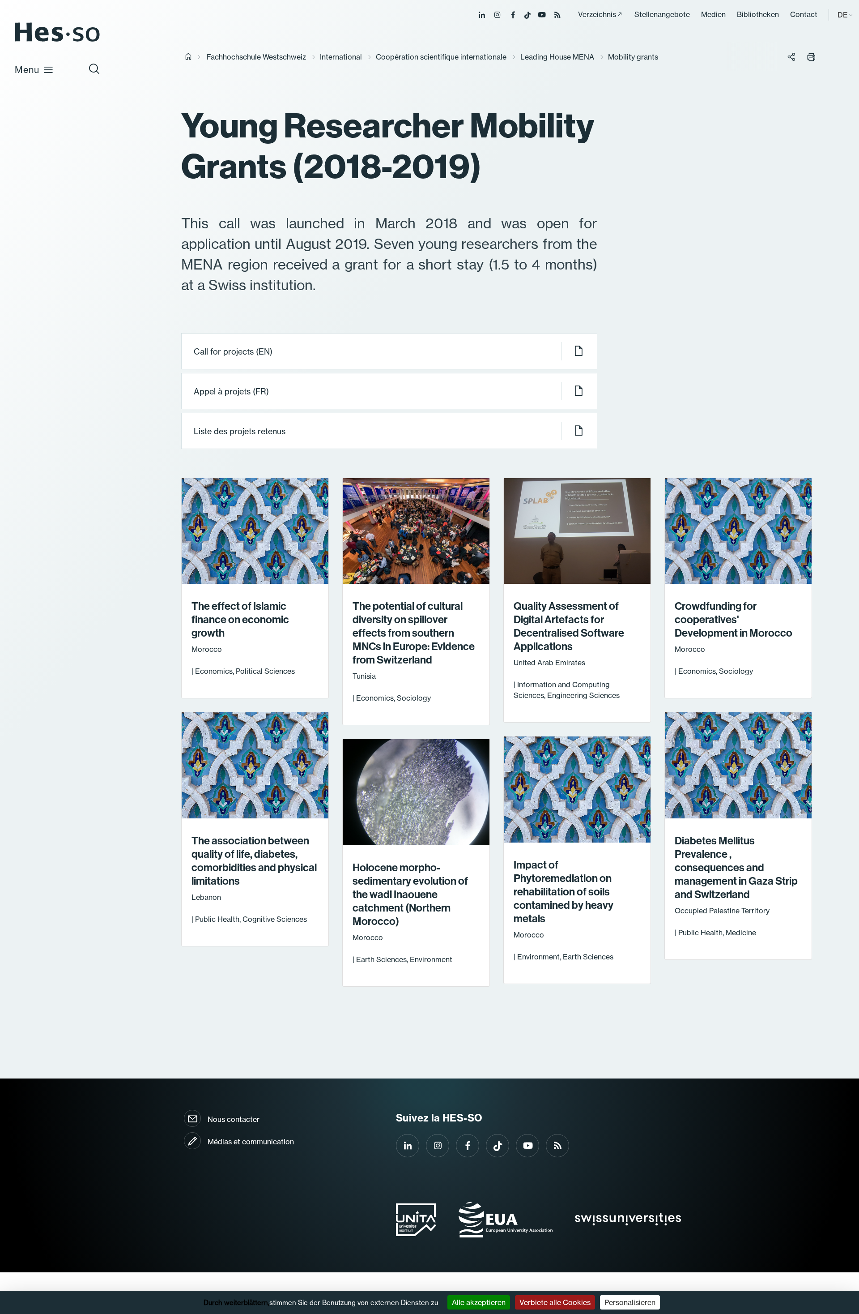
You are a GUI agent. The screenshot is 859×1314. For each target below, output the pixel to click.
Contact (803, 14)
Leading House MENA (557, 56)
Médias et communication (251, 1141)
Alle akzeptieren (479, 1302)
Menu (27, 69)
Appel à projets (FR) (231, 391)
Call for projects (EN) (233, 352)
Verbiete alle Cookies (555, 1302)
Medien (713, 14)
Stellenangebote (662, 14)
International (341, 56)
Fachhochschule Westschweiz (256, 56)
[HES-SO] (57, 41)
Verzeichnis (597, 14)
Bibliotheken (758, 14)
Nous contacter (233, 1119)
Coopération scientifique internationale (441, 56)
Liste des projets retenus (239, 431)
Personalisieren (629, 1302)
